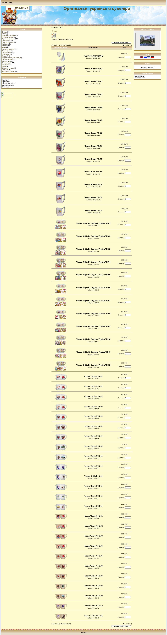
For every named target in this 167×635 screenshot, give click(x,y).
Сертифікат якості (8, 83)
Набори (5, 44)
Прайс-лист (6, 82)
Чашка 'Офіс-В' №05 (93, 416)
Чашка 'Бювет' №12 (93, 210)
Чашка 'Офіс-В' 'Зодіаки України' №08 (93, 313)
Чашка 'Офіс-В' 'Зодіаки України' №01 (93, 223)
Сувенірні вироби (8, 39)
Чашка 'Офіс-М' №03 (93, 536)
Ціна (124, 47)
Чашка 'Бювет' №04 (93, 107)
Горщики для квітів (8, 35)
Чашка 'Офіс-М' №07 (93, 576)
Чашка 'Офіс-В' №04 (93, 406)
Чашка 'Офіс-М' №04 (93, 546)
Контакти (5, 80)
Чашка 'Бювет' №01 (93, 69)
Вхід (10, 2)
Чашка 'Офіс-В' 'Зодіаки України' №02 (93, 236)
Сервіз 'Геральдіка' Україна (11, 58)
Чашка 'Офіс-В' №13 (93, 496)
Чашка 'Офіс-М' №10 (93, 606)
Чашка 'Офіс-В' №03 (93, 396)
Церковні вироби (8, 49)
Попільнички (6, 53)
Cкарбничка (6, 51)
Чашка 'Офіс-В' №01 (93, 376)
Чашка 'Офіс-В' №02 (93, 386)
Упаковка (5, 87)
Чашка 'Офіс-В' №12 (93, 486)
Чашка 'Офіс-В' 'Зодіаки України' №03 (93, 249)
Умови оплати (139, 76)
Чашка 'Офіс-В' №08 (93, 446)
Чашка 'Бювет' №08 (93, 159)
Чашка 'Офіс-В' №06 (93, 426)
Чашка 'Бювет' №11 (93, 198)
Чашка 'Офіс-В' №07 (93, 436)
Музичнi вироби (7, 37)
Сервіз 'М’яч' (6, 61)
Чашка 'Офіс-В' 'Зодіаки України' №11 (93, 352)
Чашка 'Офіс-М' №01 (93, 516)
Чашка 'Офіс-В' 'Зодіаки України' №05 (93, 275)
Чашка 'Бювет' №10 (93, 185)
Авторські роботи (8, 71)
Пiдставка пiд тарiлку (93, 56)
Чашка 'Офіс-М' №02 (93, 526)
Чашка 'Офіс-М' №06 (93, 566)
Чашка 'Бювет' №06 (93, 133)
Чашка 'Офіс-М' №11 (93, 616)
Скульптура (6, 41)
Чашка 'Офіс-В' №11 (93, 476)
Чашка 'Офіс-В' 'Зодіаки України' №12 (93, 365)
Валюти (147, 63)
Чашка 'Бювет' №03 (93, 95)
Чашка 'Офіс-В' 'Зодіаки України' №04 (93, 262)
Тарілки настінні (7, 42)
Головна (4, 2)
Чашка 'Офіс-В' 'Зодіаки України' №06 (93, 288)
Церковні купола (8, 68)
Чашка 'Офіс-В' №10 (93, 466)
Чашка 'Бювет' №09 (93, 172)
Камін (4, 66)
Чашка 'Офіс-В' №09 (93, 456)
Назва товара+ (93, 47)
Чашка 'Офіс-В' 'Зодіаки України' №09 (93, 326)
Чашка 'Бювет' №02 (93, 82)
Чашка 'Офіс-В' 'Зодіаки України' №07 (93, 301)
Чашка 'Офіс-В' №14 (93, 506)
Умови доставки (139, 78)
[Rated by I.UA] (6, 97)
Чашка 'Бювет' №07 (93, 146)
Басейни (5, 70)
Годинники (6, 54)
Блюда (4, 32)
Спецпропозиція (8, 85)
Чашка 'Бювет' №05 (93, 120)
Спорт (4, 46)
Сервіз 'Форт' (6, 63)
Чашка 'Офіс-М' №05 (93, 556)
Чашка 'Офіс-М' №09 (93, 596)
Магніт (4, 56)
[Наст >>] (129, 45)
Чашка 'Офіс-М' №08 (93, 586)
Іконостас (5, 65)
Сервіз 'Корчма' (7, 59)
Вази (4, 34)
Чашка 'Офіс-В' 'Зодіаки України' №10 (93, 339)
